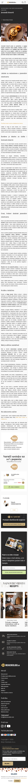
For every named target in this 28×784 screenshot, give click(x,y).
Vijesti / (10, 8)
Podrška (4, 698)
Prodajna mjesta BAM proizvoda (8, 676)
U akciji (2, 680)
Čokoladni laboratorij (5, 684)
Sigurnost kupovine (5, 703)
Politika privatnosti (24, 778)
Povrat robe (3, 705)
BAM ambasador (4, 686)
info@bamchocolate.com (7, 717)
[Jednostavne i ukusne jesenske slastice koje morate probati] (14, 2)
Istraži (3, 670)
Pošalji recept (4, 682)
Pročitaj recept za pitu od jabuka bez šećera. (12, 123)
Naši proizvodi (4, 674)
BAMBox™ (3, 690)
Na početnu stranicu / (5, 8)
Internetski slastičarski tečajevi (13, 524)
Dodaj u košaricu (15, 487)
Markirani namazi (4, 712)
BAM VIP (3, 688)
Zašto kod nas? (4, 707)
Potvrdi (17, 781)
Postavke (10, 781)
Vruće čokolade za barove (7, 692)
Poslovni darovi (4, 678)
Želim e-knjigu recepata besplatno (14, 572)
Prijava (7, 763)
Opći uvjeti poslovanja (6, 701)
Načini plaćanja (7, 730)
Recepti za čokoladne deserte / (17, 8)
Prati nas (4, 722)
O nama (14, 510)
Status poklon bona (5, 709)
